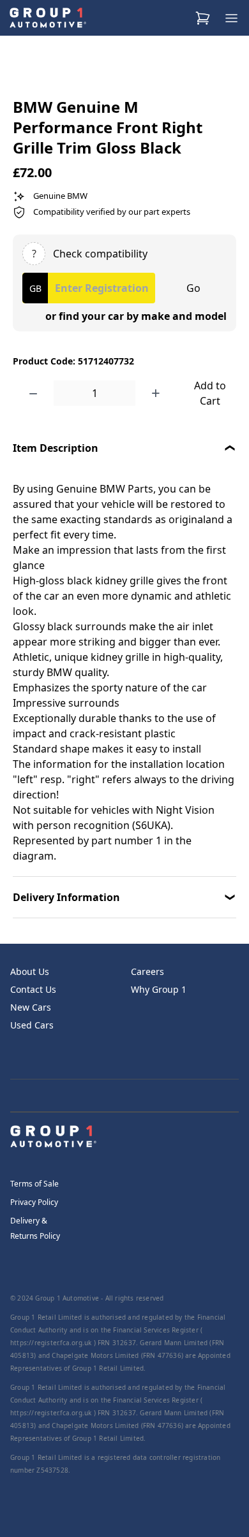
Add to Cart (210, 393)
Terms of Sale (34, 1183)
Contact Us (33, 989)
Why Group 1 (158, 989)
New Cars (30, 1007)
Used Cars (32, 1025)
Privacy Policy (34, 1202)
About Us (29, 971)
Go (193, 288)
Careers (147, 971)
